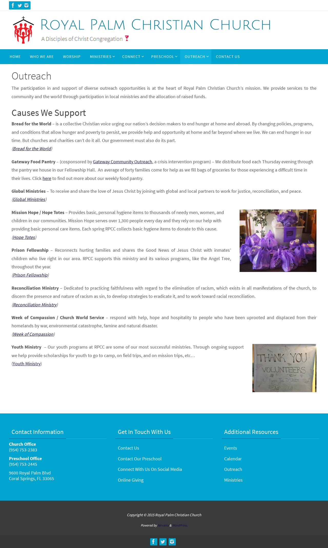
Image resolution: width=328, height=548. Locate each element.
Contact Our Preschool (140, 459)
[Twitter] (20, 5)
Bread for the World (32, 148)
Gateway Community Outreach (122, 162)
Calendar (233, 459)
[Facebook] (13, 5)
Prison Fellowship (30, 275)
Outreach (233, 469)
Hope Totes (24, 237)
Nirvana (163, 525)
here (47, 178)
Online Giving (131, 480)
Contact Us (128, 448)
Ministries (233, 480)
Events (230, 448)
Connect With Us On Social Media (150, 469)
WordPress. (180, 525)
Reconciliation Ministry (34, 305)
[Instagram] (26, 5)
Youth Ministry (26, 364)
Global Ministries (29, 199)
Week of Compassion (33, 334)
